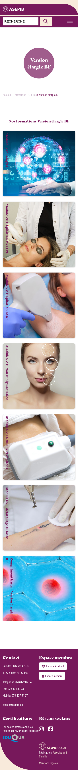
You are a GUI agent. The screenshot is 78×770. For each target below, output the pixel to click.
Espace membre (53, 676)
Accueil (7, 95)
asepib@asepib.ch (13, 705)
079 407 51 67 (20, 695)
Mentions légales (48, 763)
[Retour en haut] (69, 760)
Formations (19, 95)
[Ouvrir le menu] (69, 21)
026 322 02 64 (23, 682)
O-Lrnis (32, 95)
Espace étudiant (55, 666)
